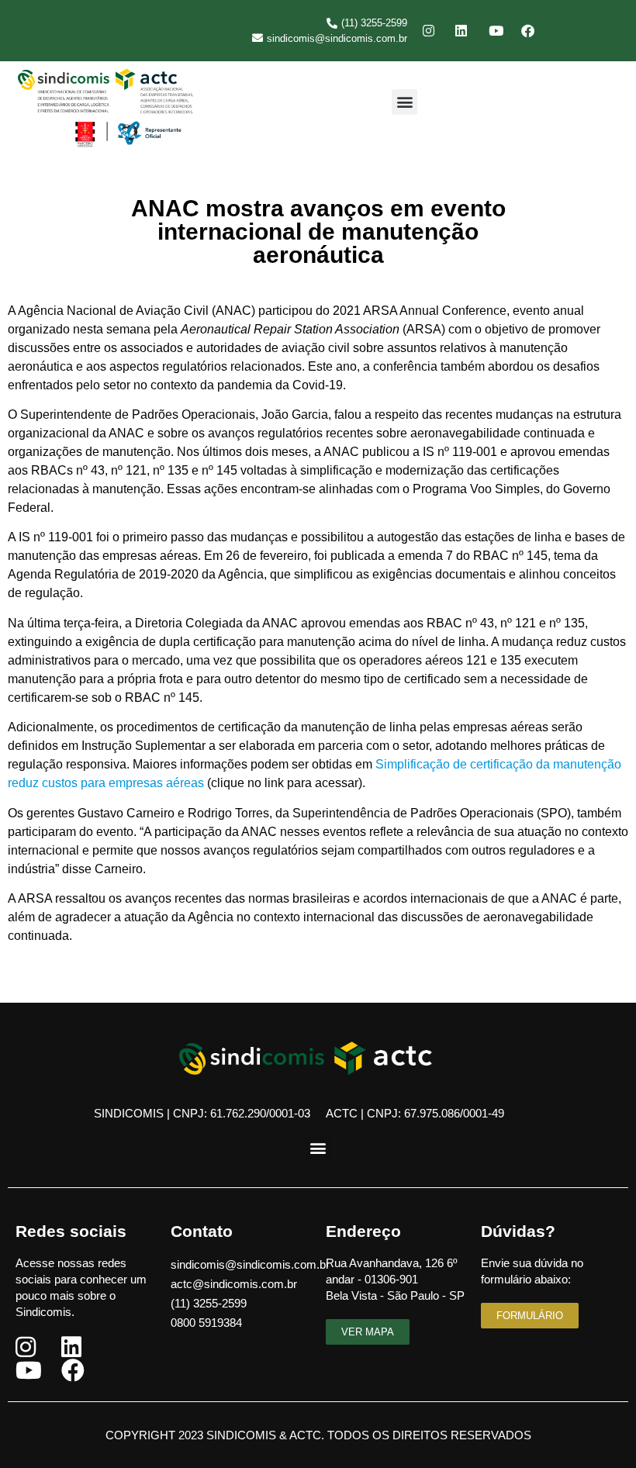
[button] (404, 102)
